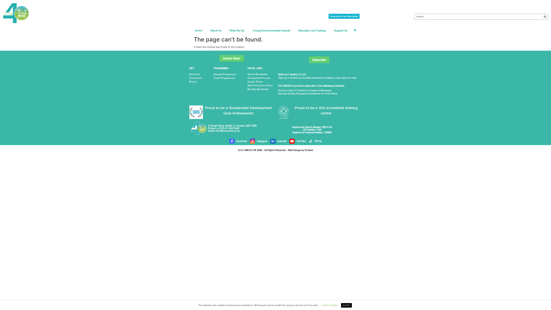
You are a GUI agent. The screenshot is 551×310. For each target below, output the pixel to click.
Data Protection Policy (260, 85)
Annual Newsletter (258, 74)
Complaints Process (259, 78)
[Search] (545, 16)
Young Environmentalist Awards (271, 30)
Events (193, 81)
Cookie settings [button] (329, 305)
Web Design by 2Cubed (300, 150)
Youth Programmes (224, 78)
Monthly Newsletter (258, 89)
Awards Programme (225, 74)
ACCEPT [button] (346, 305)
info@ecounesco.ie (228, 130)
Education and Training (312, 30)
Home (198, 30)
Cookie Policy (255, 81)
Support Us (340, 30)
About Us (215, 30)
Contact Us (195, 78)
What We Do (237, 30)
